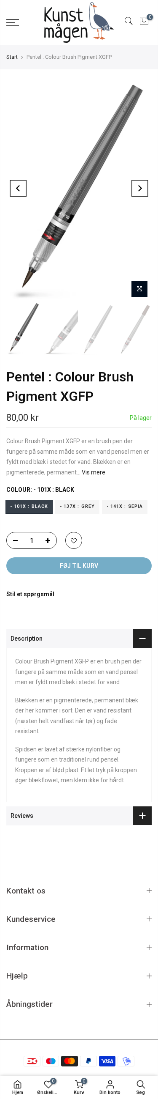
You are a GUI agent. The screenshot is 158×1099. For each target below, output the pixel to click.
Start (12, 57)
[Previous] (18, 188)
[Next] (139, 188)
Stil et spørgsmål (30, 594)
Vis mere (92, 472)
